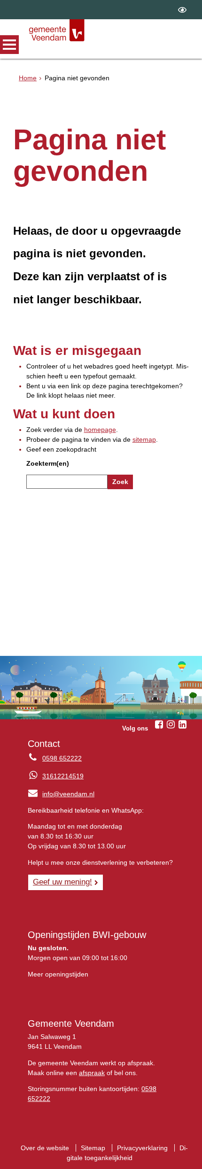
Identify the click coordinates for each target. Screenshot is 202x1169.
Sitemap (93, 1148)
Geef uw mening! (62, 881)
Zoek (120, 481)
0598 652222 (62, 758)
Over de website (45, 1148)
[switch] (182, 9)
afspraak (92, 1073)
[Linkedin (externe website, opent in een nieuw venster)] (182, 724)
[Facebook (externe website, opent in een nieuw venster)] (159, 724)
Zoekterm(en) (47, 463)
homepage (100, 429)
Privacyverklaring (142, 1148)
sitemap (144, 439)
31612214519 (63, 776)
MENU (9, 44)
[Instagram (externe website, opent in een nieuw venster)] (170, 724)
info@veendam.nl (61, 794)
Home (28, 78)
